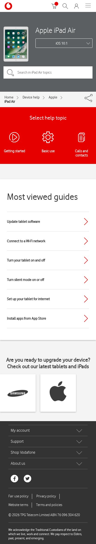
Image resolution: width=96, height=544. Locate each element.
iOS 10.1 (62, 43)
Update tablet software (23, 221)
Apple (53, 97)
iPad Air (9, 101)
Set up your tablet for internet (28, 299)
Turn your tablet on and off (26, 260)
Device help (31, 97)
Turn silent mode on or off (25, 280)
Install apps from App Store (26, 318)
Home (9, 97)
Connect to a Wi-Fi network (26, 241)
